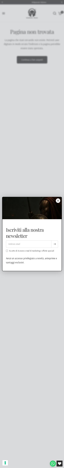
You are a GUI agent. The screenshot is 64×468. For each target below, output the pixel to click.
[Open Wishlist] (60, 464)
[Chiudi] (58, 200)
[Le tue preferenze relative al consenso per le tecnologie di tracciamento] (5, 463)
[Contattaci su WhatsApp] (53, 464)
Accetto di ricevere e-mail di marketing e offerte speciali (31, 251)
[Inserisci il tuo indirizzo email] (54, 244)
